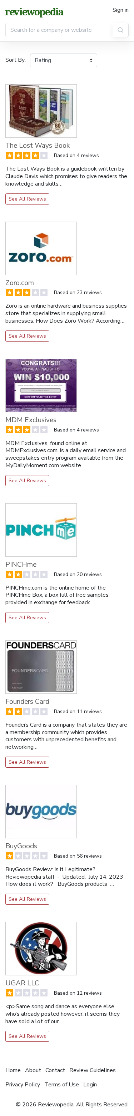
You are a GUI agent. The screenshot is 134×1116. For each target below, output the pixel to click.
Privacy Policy (22, 1085)
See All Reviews (27, 199)
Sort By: (15, 60)
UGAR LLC (22, 983)
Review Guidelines (92, 1070)
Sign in (121, 10)
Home (13, 1070)
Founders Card (27, 701)
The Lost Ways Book (37, 145)
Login (90, 1085)
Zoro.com (19, 283)
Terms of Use (61, 1085)
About (33, 1070)
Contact (55, 1070)
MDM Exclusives (30, 420)
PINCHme (20, 564)
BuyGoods (21, 846)
